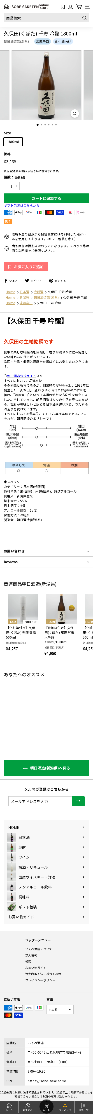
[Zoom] (75, 113)
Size (7, 132)
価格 (7, 153)
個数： (14, 177)
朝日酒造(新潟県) (16, 41)
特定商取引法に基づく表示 (43, 974)
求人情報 (31, 955)
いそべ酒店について (38, 949)
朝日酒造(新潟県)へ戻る (49, 768)
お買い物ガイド (35, 968)
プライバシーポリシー (40, 980)
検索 (28, 961)
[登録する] (78, 801)
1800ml (13, 141)
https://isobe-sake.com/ (47, 1081)
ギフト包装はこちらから (22, 205)
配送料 (14, 171)
